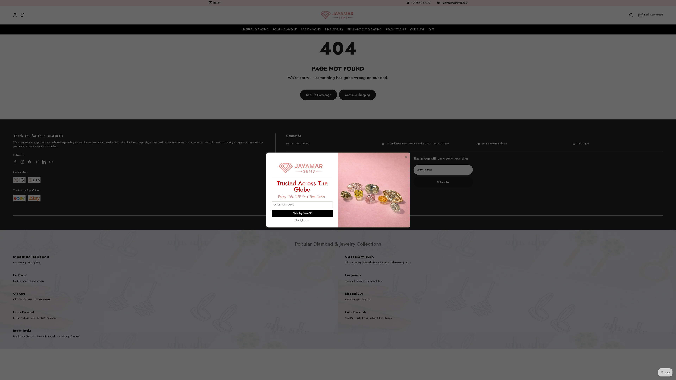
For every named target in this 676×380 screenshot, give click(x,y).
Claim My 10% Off (302, 213)
